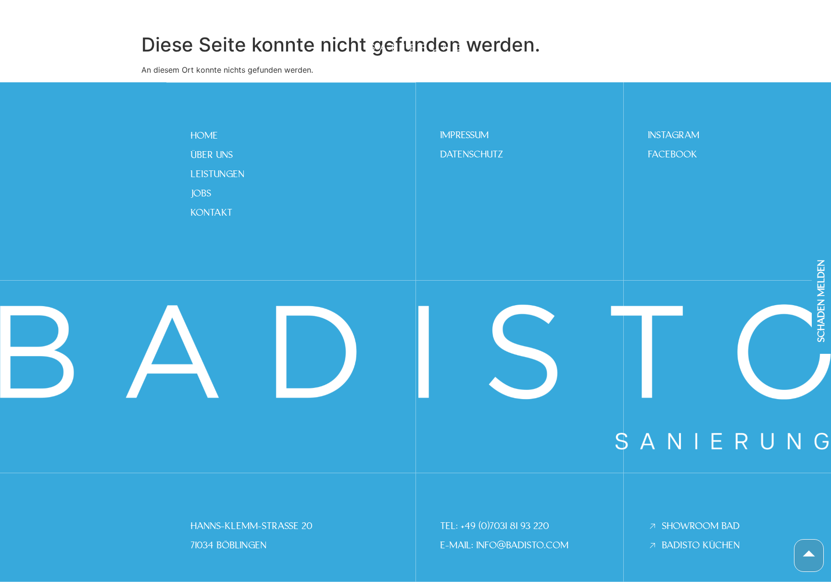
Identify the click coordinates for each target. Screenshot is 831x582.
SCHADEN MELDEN (821, 300)
